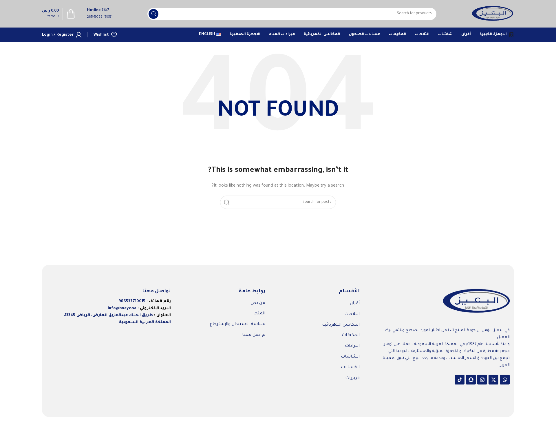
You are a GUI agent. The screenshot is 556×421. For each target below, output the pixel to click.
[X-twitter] (493, 379)
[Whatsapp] (505, 379)
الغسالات (350, 367)
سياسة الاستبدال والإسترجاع (237, 324)
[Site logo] (492, 14)
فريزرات (352, 378)
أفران (355, 303)
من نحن (258, 303)
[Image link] (476, 302)
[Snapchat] (471, 379)
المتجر (259, 313)
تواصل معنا (253, 335)
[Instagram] (482, 379)
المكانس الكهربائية (341, 325)
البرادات (352, 346)
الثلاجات (352, 314)
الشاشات (350, 357)
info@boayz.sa (122, 308)
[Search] (153, 14)
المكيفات (351, 335)
